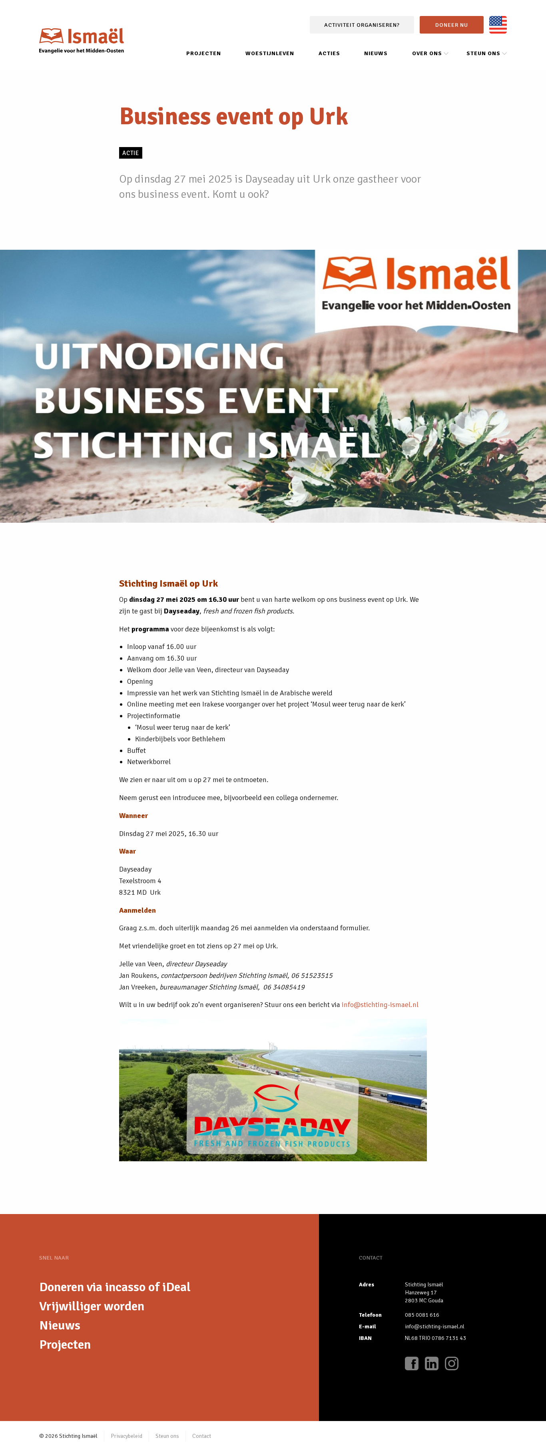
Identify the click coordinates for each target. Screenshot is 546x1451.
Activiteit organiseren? (362, 24)
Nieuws (59, 1325)
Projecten (65, 1344)
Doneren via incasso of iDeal (115, 1287)
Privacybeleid (126, 1436)
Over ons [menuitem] (427, 53)
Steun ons (167, 1436)
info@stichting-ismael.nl (380, 1004)
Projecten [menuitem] (203, 53)
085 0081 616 (422, 1315)
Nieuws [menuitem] (376, 53)
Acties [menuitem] (329, 53)
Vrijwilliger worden (91, 1306)
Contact (201, 1436)
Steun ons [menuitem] (483, 53)
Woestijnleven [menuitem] (269, 53)
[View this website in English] (498, 25)
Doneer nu (451, 24)
